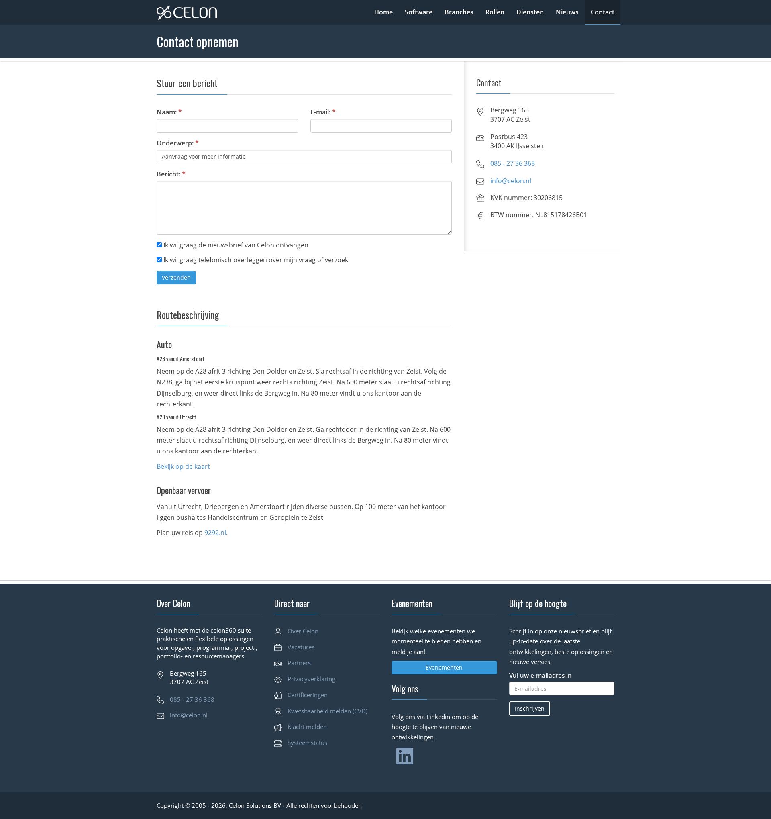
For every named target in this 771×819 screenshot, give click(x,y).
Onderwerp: (178, 143)
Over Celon (303, 631)
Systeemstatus (307, 743)
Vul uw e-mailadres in (540, 675)
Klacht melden (307, 727)
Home (383, 12)
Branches (459, 12)
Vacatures (301, 647)
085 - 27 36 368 (512, 163)
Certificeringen (308, 695)
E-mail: (323, 112)
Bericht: (171, 174)
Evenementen (444, 667)
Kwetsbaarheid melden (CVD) (327, 711)
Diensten (530, 12)
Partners (299, 663)
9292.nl (215, 532)
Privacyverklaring (311, 679)
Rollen (494, 12)
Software (418, 12)
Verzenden (176, 277)
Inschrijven (530, 708)
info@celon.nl (510, 180)
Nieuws (567, 12)
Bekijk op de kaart (183, 466)
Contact (602, 12)
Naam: (169, 112)
